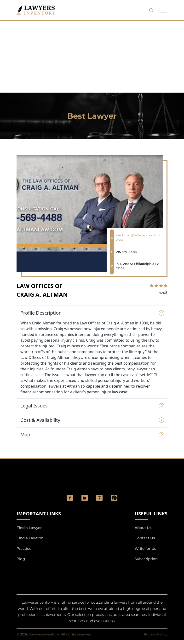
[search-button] (151, 10)
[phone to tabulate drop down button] (163, 10)
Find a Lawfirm (30, 538)
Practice (24, 548)
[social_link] (70, 498)
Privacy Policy (155, 634)
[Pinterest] (114, 498)
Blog (21, 559)
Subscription (146, 559)
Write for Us (145, 548)
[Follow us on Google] (43, 571)
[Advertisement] (92, 56)
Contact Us (145, 538)
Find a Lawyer (29, 527)
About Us (143, 527)
